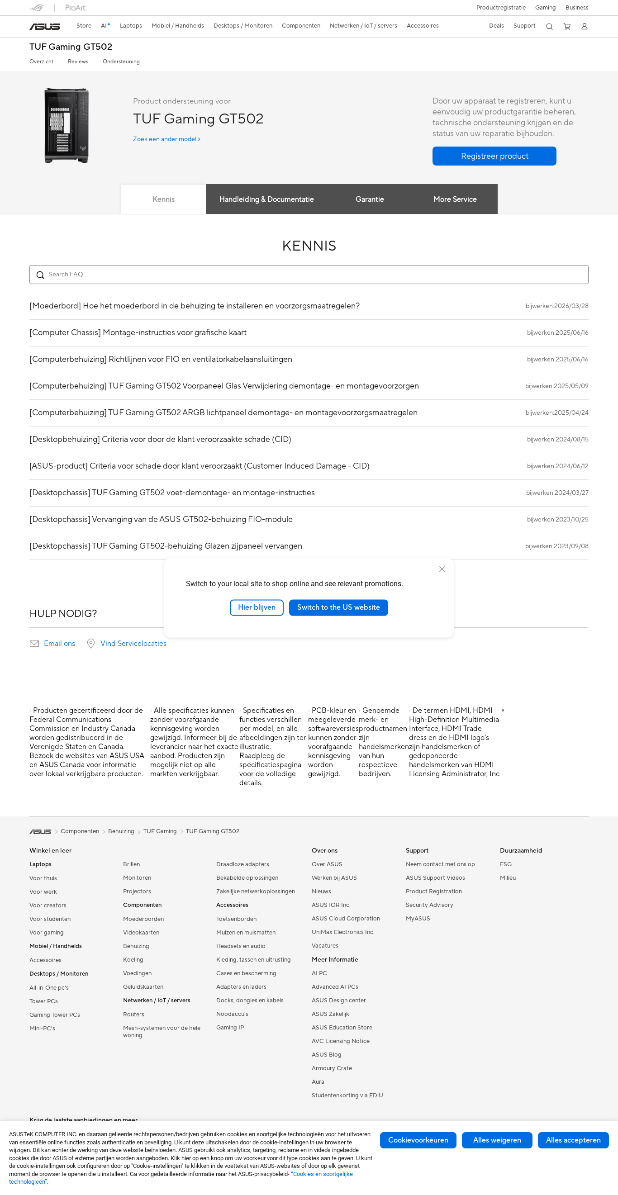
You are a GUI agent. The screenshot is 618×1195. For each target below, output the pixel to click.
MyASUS (418, 918)
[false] (494, 156)
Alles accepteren (573, 1140)
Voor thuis (43, 878)
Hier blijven (257, 607)
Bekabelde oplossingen (247, 878)
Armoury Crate (332, 1068)
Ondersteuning (121, 61)
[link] (44, 27)
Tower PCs (43, 1001)
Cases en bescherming (246, 973)
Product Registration (434, 891)
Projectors (137, 891)
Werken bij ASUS (334, 878)
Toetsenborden (236, 919)
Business (577, 7)
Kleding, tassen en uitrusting (253, 959)
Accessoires (45, 960)
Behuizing (136, 946)
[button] (545, 7)
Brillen (131, 864)
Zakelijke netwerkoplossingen (255, 891)
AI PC (319, 973)
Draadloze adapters (242, 864)
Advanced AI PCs (335, 987)
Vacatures (325, 945)
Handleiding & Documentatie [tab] (266, 199)
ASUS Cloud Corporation (346, 918)
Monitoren (137, 878)
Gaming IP (230, 1027)
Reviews (78, 61)
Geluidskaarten (143, 987)
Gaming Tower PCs (54, 1015)
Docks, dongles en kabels (250, 1000)
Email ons (59, 643)
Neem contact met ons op (440, 864)
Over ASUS (327, 864)
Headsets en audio (241, 946)
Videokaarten (141, 932)
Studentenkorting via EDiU (347, 1095)
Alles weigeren (497, 1140)
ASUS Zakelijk (330, 1014)
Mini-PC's (42, 1028)
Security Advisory (429, 905)
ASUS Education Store (342, 1027)
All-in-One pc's (49, 987)
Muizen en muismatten (246, 932)
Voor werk (43, 892)
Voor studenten (50, 919)
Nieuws (321, 891)
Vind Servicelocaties (133, 643)
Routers (133, 1014)
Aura (318, 1082)
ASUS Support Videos (435, 878)
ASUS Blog (327, 1054)
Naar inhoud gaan (35, 27)
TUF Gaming (160, 831)
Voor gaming (46, 932)
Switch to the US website (338, 607)
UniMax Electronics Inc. (343, 932)
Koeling (133, 959)
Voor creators (48, 905)
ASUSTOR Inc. (331, 905)
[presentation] (34, 644)
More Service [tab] (455, 199)
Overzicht (41, 61)
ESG (506, 864)
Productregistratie (501, 7)
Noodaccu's (232, 1014)
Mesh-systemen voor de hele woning (161, 1031)
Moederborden (143, 919)
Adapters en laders (241, 987)
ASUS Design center (339, 1000)
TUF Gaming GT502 (70, 47)
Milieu (508, 878)
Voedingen (137, 973)
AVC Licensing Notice (341, 1041)
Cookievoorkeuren (418, 1140)
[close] (442, 569)
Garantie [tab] (370, 199)
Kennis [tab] (163, 199)
